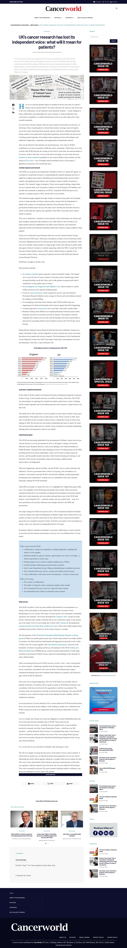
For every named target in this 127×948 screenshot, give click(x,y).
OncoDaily (38, 942)
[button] (45, 843)
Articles (57, 17)
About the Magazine (42, 17)
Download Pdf (50, 774)
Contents (69, 17)
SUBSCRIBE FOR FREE (16, 2)
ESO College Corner (85, 17)
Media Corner (84, 937)
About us (62, 937)
